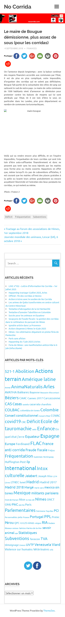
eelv (34, 429)
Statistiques (27, 532)
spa (16, 533)
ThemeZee (49, 610)
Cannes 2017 (35, 398)
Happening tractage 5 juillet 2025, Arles (28, 292)
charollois (46, 404)
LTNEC (15, 482)
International (20, 468)
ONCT (50, 499)
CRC (24, 422)
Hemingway (48, 456)
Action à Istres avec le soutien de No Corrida (30, 299)
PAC (15, 504)
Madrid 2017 (48, 482)
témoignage (12, 544)
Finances (32, 48)
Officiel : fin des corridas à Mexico (25, 295)
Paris (28, 504)
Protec (55, 517)
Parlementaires (20, 510)
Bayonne (35, 392)
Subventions (39, 216)
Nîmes (40, 499)
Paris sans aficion (17, 338)
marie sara (39, 487)
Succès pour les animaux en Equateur (26, 315)
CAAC (23, 398)
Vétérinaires (41, 549)
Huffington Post (15, 461)
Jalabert (31, 476)
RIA (45, 522)
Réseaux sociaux (11, 528)
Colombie (49, 409)
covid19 (13, 421)
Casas (17, 404)
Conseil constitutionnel (21, 415)
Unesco (22, 545)
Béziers (12, 397)
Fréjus (51, 450)
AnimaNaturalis (27, 386)
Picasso (26, 517)
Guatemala (38, 456)
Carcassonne (52, 398)
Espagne (50, 436)
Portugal (37, 516)
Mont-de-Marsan (11, 499)
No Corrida (17, 7)
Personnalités (11, 517)
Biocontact (54, 392)
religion (38, 523)
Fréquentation (22, 216)
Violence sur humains (19, 549)
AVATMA (11, 392)
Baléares (23, 392)
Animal (7, 387)
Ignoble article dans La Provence (25, 325)
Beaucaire (44, 392)
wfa (51, 549)
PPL (47, 516)
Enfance (46, 428)
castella (25, 404)
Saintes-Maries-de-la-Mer (30, 528)
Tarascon (35, 538)
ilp (28, 462)
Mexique (22, 492)
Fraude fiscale (37, 450)
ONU (8, 504)
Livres (7, 482)
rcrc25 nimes (27, 522)
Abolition (24, 371)
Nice (22, 499)
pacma (21, 504)
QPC (16, 522)
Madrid (32, 481)
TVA (44, 538)
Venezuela (42, 544)
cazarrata (35, 404)
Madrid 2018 (14, 487)
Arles (48, 386)
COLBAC (12, 409)
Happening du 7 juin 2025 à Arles (24, 341)
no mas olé (30, 499)
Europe (10, 444)
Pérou (9, 522)
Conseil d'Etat (44, 415)
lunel (23, 482)
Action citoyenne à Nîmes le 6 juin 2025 (27, 328)
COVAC (55, 415)
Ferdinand (23, 444)
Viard (56, 544)
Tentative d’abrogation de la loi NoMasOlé (29, 308)
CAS (8, 403)
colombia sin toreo (30, 410)
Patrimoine (40, 511)
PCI (56, 510)
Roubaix (51, 523)
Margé (29, 487)
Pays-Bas (49, 511)
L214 (55, 476)
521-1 (10, 371)
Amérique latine (39, 379)
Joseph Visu (45, 476)
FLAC (36, 443)
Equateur (32, 436)
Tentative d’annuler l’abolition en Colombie (30, 312)
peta (20, 517)
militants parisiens (44, 493)
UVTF (30, 544)
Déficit (8, 216)
